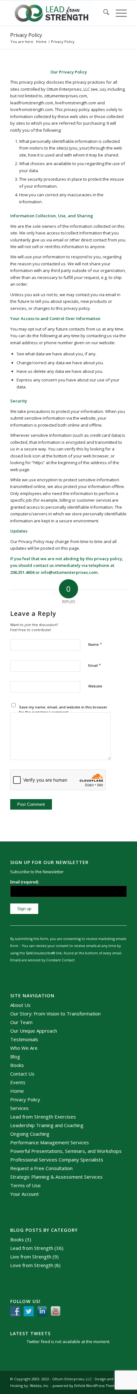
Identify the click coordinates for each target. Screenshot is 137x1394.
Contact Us (22, 1073)
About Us (20, 1005)
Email (94, 665)
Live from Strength (30, 1256)
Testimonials (24, 1039)
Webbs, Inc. (39, 1385)
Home (17, 1091)
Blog (15, 1056)
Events (17, 1082)
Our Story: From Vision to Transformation (55, 1013)
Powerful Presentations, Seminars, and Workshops (66, 1151)
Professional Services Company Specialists (56, 1159)
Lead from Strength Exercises (43, 1116)
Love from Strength (31, 1265)
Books (17, 1065)
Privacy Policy (26, 34)
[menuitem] (103, 13)
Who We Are (24, 1048)
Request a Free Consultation (41, 1168)
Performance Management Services (49, 1142)
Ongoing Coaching (29, 1134)
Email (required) (26, 882)
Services (19, 1108)
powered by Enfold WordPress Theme (85, 1385)
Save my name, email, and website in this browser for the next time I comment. (63, 710)
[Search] (103, 13)
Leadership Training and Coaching (46, 1125)
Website (95, 686)
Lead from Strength (31, 1248)
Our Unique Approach (33, 1031)
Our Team (21, 1022)
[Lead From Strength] (56, 13)
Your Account (24, 1194)
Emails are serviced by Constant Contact (42, 960)
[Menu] (118, 13)
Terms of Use (25, 1185)
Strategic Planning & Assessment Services (56, 1177)
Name (95, 644)
